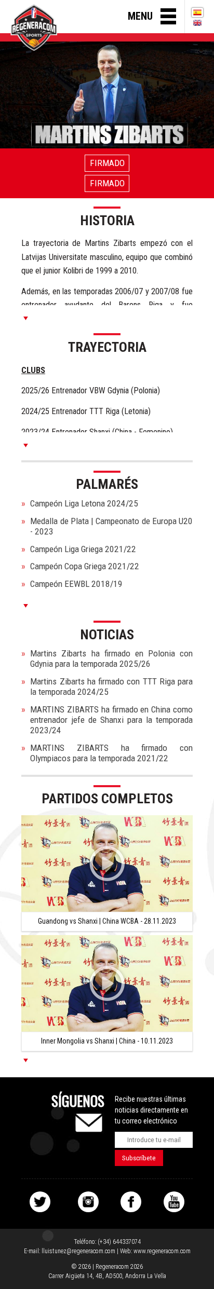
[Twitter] (40, 1201)
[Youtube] (174, 1201)
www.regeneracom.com (162, 1251)
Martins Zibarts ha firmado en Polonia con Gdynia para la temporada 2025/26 (111, 658)
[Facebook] (131, 1201)
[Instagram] (88, 1201)
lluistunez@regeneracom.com (78, 1251)
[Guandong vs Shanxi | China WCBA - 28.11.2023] (107, 863)
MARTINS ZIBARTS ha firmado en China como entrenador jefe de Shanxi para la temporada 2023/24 (111, 719)
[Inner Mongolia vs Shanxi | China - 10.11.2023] (107, 983)
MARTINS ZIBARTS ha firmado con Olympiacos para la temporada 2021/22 (111, 753)
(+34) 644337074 (119, 1241)
